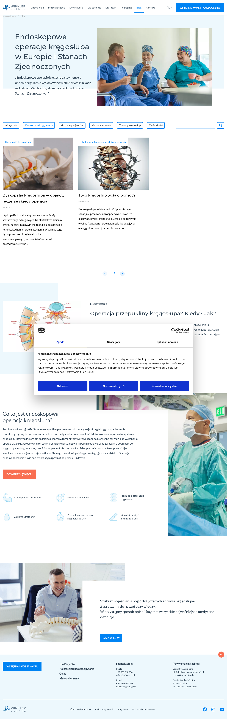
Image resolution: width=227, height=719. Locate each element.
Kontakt (150, 7)
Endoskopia (37, 7)
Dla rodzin (111, 7)
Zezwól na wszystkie (164, 386)
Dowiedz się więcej (19, 474)
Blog (139, 7)
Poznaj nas (126, 7)
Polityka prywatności (104, 709)
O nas (62, 673)
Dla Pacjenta (67, 664)
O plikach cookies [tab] (167, 341)
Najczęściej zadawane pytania (76, 668)
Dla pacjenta (94, 7)
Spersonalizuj (111, 386)
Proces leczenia (56, 7)
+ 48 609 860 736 (124, 672)
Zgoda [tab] (60, 341)
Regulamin (123, 709)
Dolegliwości (76, 7)
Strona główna (9, 16)
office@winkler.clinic (126, 675)
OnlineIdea (149, 709)
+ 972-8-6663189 (124, 683)
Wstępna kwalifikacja (22, 666)
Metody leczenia (69, 678)
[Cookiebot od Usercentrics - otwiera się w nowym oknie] (173, 330)
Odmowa (62, 386)
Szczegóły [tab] (113, 341)
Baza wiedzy (111, 637)
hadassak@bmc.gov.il (126, 686)
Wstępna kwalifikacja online (200, 7)
